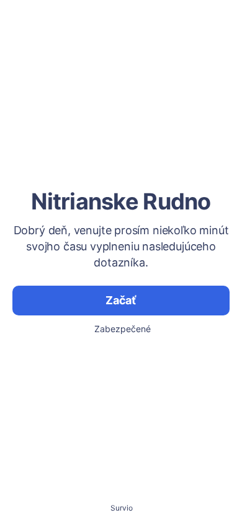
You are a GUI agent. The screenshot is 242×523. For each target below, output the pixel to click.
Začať (121, 300)
